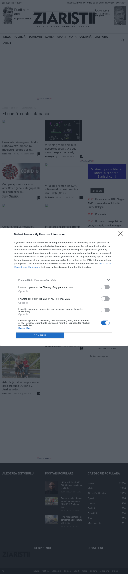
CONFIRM (40, 335)
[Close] (121, 234)
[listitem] (64, 280)
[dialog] (64, 287)
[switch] (105, 287)
